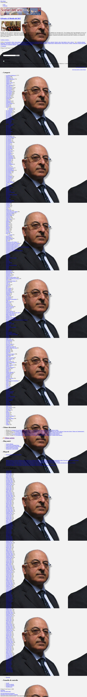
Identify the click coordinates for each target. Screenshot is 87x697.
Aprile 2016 (8, 621)
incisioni (10, 234)
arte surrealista (9, 177)
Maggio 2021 (9, 547)
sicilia (7, 397)
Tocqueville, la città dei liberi (12, 448)
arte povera (8, 166)
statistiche (8, 403)
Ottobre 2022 (9, 526)
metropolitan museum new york (13, 312)
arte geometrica (9, 142)
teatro (7, 411)
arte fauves (8, 135)
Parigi (7, 352)
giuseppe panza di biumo (11, 265)
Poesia (7, 360)
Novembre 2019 (9, 569)
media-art (8, 310)
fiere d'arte (8, 239)
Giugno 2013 (9, 663)
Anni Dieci (8, 86)
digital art (8, 223)
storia (68, 42)
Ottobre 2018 (9, 585)
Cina (7, 208)
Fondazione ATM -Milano (11, 242)
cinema (7, 209)
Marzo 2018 (8, 593)
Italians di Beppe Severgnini (12, 447)
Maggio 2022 (9, 533)
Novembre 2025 (9, 481)
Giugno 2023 (9, 517)
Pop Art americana (10, 367)
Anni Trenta (8, 94)
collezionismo (9, 214)
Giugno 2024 (9, 502)
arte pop (7, 165)
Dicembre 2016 (9, 612)
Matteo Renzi (51, 43)
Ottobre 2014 (9, 643)
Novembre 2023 (9, 511)
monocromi (8, 326)
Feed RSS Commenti (13, 694)
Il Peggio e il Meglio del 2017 (11, 18)
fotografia (8, 251)
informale (8, 273)
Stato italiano (64, 42)
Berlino (7, 189)
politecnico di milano (10, 362)
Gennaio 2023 (9, 523)
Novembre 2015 (9, 627)
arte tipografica (9, 181)
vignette (7, 424)
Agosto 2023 (9, 514)
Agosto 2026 (9, 471)
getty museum (9, 262)
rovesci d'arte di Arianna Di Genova (13, 454)
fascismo (8, 236)
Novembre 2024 (9, 496)
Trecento (8, 414)
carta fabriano (9, 201)
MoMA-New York (10, 323)
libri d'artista (8, 288)
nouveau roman (9, 344)
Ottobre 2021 (9, 541)
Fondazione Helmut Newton (12, 244)
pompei (70, 43)
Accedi (7, 683)
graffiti (7, 266)
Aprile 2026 (8, 475)
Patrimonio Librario (10, 354)
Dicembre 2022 (9, 524)
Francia (7, 253)
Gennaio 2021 (9, 552)
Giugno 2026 (9, 473)
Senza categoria (9, 392)
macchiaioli (8, 298)
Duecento (8, 227)
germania (8, 261)
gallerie (7, 259)
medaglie (8, 309)
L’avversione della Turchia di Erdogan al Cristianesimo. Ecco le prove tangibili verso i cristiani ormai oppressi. (38, 432)
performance (8, 355)
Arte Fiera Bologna (10, 137)
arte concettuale (9, 118)
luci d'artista (8, 296)
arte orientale (8, 163)
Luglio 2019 (8, 574)
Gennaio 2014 (9, 654)
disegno (7, 226)
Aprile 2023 (8, 519)
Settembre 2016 (9, 615)
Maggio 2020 (9, 562)
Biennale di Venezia (10, 192)
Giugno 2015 (9, 634)
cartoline (8, 204)
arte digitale (8, 122)
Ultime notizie (9, 438)
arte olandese (9, 160)
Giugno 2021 (9, 546)
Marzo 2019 (8, 579)
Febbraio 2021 (9, 551)
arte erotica (8, 130)
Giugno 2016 (9, 619)
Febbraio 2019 (9, 580)
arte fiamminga (9, 136)
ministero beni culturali (11, 318)
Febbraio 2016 (9, 624)
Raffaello (8, 377)
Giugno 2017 (9, 604)
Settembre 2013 (9, 659)
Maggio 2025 (9, 489)
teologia (7, 412)
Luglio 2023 (8, 516)
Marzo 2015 (8, 637)
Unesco (7, 417)
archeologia (8, 101)
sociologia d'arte (9, 399)
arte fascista (8, 133)
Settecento (8, 395)
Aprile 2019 (8, 578)
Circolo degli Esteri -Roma (11, 211)
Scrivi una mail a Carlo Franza (79, 69)
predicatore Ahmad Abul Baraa (79, 43)
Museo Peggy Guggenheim (12, 334)
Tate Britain (8, 410)
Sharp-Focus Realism (10, 396)
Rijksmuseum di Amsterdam (12, 380)
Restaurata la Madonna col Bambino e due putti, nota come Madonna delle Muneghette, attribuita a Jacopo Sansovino (31, 465)
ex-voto (7, 231)
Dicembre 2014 (9, 641)
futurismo (8, 256)
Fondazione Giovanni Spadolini (13, 243)
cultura (12, 42)
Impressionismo (9, 272)
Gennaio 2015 (9, 640)
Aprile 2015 (8, 636)
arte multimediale (9, 158)
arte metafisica (9, 153)
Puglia (7, 371)
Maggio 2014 (9, 649)
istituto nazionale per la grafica (12, 278)
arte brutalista (9, 116)
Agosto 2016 (9, 617)
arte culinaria (8, 120)
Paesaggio (8, 351)
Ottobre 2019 (9, 570)
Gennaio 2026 (9, 479)
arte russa (8, 174)
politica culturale (50, 42)
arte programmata (9, 167)
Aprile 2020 (8, 563)
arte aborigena (9, 110)
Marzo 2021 (8, 550)
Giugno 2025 (9, 488)
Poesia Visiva (9, 361)
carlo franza (8, 43)
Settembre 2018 (9, 586)
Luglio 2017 (8, 603)
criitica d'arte (8, 219)
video (7, 423)
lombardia (8, 294)
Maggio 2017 (9, 606)
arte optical (8, 161)
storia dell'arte (9, 407)
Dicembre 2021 (9, 539)
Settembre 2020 (9, 557)
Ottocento (8, 350)
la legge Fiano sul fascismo (33, 43)
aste (7, 183)
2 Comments (3, 46)
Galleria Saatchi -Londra (11, 257)
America (8, 80)
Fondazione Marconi (10, 248)
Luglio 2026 (8, 472)
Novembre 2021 (9, 540)
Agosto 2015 (9, 631)
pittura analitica (9, 358)
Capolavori (8, 199)
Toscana (8, 413)
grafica (7, 267)
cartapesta (8, 203)
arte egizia (8, 127)
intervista (8, 276)
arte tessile (8, 180)
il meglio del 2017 (15, 43)
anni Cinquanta (9, 85)
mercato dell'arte (9, 311)
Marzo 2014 (8, 652)
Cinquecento (8, 210)
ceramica (8, 206)
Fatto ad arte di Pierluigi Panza (12, 445)
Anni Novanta (9, 88)
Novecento (8, 345)
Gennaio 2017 (9, 610)
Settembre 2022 (9, 528)
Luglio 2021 (8, 545)
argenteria (11, 108)
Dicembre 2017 (9, 597)
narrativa (8, 337)
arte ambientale (9, 111)
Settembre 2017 (9, 601)
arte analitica (8, 113)
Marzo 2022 (8, 535)
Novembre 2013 (9, 657)
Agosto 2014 (9, 646)
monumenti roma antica (11, 327)
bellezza (7, 188)
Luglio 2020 (8, 559)
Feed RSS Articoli (4, 694)
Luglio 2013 (8, 662)
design (7, 222)
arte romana (8, 171)
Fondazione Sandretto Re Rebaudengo (14, 250)
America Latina (9, 82)
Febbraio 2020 (9, 565)
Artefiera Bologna (10, 182)
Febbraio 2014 (9, 653)
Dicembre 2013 (9, 655)
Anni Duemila (8, 42)
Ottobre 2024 (9, 497)
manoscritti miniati (10, 306)
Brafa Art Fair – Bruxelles (11, 194)
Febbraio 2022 (9, 536)
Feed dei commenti (10, 685)
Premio (7, 369)
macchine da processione (11, 299)
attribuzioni (8, 184)
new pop (8, 341)
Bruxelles (8, 195)
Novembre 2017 (9, 598)
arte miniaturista (9, 155)
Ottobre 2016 (9, 614)
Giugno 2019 (9, 575)
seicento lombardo (10, 391)
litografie (8, 293)
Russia (7, 384)
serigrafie (8, 394)
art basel (8, 104)
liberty (7, 285)
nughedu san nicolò (10, 346)
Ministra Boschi (57, 43)
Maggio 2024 (9, 503)
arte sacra (8, 175)
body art (8, 193)
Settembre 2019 (9, 572)
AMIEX (8, 83)
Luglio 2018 (8, 589)
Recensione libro (9, 378)
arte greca (8, 144)
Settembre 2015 (9, 630)
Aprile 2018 (8, 592)
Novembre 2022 (9, 525)
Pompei (56, 42)
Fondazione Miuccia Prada (11, 249)
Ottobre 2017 (9, 599)
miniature (8, 316)
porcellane (8, 368)
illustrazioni (8, 271)
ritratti (7, 382)
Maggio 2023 (9, 518)
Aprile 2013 (8, 665)
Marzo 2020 (8, 564)
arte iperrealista (9, 148)
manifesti (8, 304)
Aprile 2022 (8, 534)
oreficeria (8, 349)
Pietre (7, 356)
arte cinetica (11, 124)
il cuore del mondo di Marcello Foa (13, 446)
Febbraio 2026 (9, 478)
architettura (8, 102)
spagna (7, 401)
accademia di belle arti (10, 75)
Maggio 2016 (9, 620)
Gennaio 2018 (9, 596)
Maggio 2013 (9, 664)
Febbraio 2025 (9, 492)
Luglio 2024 (8, 501)
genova (7, 260)
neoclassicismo (9, 340)
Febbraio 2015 (9, 638)
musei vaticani (9, 332)
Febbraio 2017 (9, 609)
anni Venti (8, 96)
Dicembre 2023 (9, 509)
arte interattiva (9, 147)
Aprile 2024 (8, 505)
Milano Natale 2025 (10, 315)
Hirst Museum (9, 270)
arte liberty (8, 149)
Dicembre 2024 (9, 495)
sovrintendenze (9, 400)
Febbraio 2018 (9, 595)
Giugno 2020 (9, 561)
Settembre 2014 (9, 645)
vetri (7, 422)
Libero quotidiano (44, 43)
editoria (7, 228)
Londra (7, 295)
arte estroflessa (9, 131)
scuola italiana (9, 389)
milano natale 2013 (10, 313)
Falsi (7, 233)
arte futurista (8, 141)
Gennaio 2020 (9, 567)
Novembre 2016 (9, 613)
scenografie (8, 386)
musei (7, 330)
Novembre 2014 (9, 642)
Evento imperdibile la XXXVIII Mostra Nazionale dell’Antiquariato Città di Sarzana (24, 464)
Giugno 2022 (9, 531)
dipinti (7, 225)
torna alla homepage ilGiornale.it (8, 693)
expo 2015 (8, 232)
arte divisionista (9, 125)
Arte (7, 107)
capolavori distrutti (10, 200)
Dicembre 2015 (9, 626)
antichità (8, 98)
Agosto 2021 (9, 544)
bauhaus (8, 187)
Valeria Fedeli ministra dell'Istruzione (25, 44)
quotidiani (8, 375)
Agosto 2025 (9, 485)
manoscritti (8, 305)
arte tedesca (8, 178)
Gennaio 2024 (9, 508)
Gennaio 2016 (9, 625)
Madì (7, 300)
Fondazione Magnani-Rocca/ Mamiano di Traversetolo (17, 246)
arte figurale (8, 138)
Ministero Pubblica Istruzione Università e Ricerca (32, 42)
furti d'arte (8, 255)
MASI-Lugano (9, 307)
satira (59, 42)
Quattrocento (9, 373)
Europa (7, 229)
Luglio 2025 (8, 486)
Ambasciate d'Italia (10, 79)
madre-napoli (9, 301)
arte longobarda (9, 150)
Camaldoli (8, 197)
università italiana (9, 418)
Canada (7, 198)
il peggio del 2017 (23, 43)
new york (8, 343)
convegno (8, 217)
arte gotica (8, 143)
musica (7, 335)
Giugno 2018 (9, 590)
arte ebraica (8, 126)
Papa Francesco (65, 43)
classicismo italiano (10, 212)
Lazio (7, 283)
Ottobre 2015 (9, 629)
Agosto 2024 (9, 500)
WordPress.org (9, 686)
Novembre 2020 (9, 554)
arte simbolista (9, 176)
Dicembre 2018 (9, 582)
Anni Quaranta (9, 91)
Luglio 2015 (8, 632)
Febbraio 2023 (9, 522)
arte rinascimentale (10, 170)
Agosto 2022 (9, 529)
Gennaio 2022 (9, 537)
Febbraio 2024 (9, 507)
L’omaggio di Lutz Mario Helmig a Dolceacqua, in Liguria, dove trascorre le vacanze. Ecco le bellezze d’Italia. (35, 430)
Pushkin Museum (9, 372)
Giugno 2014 (9, 648)
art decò (7, 105)
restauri (7, 379)
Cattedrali (8, 205)
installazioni (8, 274)
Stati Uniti (8, 402)
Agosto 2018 (9, 587)
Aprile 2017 (8, 607)
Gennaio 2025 (9, 494)
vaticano (72, 42)
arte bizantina (9, 115)
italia (7, 279)
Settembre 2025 (9, 484)
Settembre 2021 (9, 542)
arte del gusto (9, 121)
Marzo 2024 (8, 506)
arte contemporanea (10, 119)
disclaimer (3, 690)
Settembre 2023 (9, 513)
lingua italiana (18, 42)
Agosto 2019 (9, 573)
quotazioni (8, 374)
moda (7, 321)
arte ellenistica (9, 128)
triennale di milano (10, 416)
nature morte (8, 339)
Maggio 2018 (9, 591)
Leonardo (8, 284)
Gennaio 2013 (9, 669)
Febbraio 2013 (9, 668)
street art (8, 408)
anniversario (8, 97)
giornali (7, 264)
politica (44, 42)
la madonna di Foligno (11, 281)
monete (7, 324)
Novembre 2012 (9, 671)
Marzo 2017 (8, 608)
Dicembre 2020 (9, 553)
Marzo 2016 (8, 623)
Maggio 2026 (9, 474)
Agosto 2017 (9, 602)
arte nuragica (8, 159)
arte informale (9, 146)
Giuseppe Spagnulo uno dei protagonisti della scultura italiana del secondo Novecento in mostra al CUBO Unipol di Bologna (33, 461)
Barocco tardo (9, 186)
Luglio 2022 (8, 530)
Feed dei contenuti (10, 684)
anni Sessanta (9, 92)
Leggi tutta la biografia (81, 67)
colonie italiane (9, 215)
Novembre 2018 (9, 584)
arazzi (7, 99)
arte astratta (8, 114)
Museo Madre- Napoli (10, 333)
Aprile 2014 (8, 651)
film (7, 240)
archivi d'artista (9, 103)
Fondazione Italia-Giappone (12, 245)
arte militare (8, 154)
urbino (7, 419)
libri (7, 287)
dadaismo (8, 221)
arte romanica (9, 172)
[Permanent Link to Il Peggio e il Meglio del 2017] (11, 30)
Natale (7, 338)
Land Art (8, 282)
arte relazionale (9, 169)
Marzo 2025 (8, 491)
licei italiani (8, 290)
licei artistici (8, 289)
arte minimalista (9, 156)
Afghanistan (8, 77)
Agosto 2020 (9, 558)
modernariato (9, 322)
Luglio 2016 (8, 618)
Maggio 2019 (9, 576)
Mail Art (8, 302)
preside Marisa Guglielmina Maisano (8, 44)
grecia (7, 268)
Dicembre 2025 (9, 480)
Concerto (8, 216)
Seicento (8, 390)
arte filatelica (8, 139)
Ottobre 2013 (9, 658)
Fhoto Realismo (9, 238)
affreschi (8, 76)
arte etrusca (8, 132)
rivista (7, 383)
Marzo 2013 (8, 666)
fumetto (7, 254)
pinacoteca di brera (10, 357)
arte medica (8, 152)
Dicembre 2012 (9, 670)
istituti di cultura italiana (11, 277)
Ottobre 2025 (9, 483)
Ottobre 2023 (9, 512)
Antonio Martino (9, 444)
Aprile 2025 (8, 490)
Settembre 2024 (9, 499)
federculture (8, 237)
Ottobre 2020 (9, 556)
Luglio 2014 (8, 647)
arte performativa (9, 164)
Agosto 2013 (9, 660)
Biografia (5, 5)
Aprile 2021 (8, 548)
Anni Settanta (9, 93)
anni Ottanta (8, 90)
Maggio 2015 (9, 635)
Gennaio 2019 (9, 581)
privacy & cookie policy (6, 691)
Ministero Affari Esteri (11, 317)
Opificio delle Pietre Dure (11, 347)
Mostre (7, 329)
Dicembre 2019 (9, 568)
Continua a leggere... (5, 39)
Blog (4, 4)
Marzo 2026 (8, 477)
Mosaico (8, 328)
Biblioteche (8, 191)
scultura (7, 388)
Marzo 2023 (8, 520)
